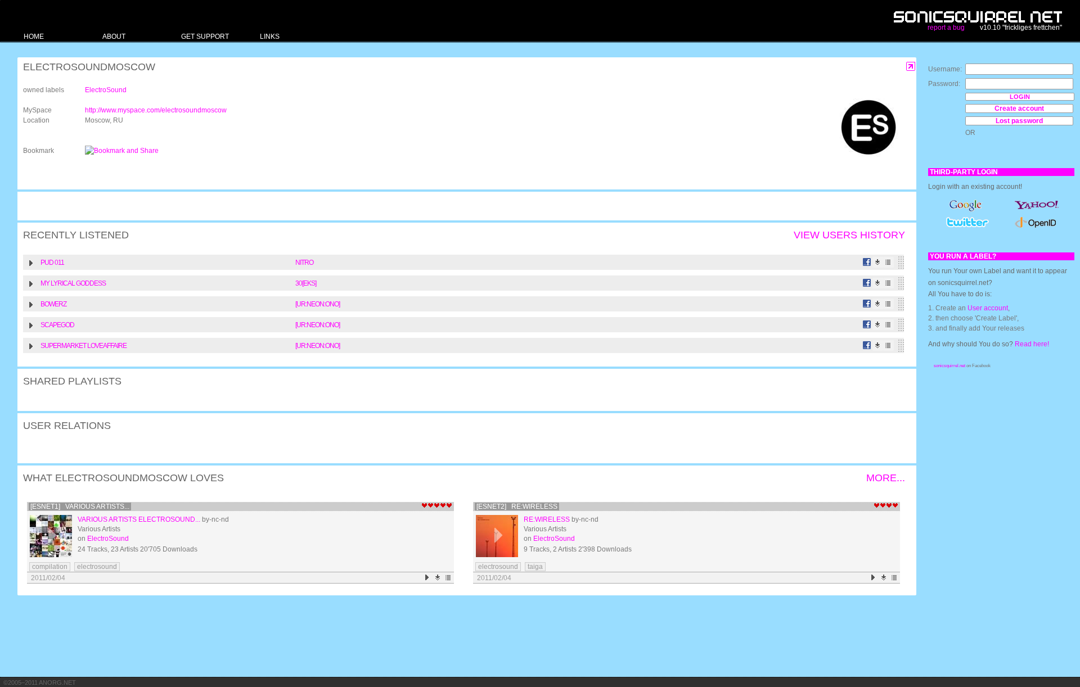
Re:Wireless (547, 519)
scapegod (57, 325)
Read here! (1032, 344)
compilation (50, 567)
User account (988, 308)
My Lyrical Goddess (73, 283)
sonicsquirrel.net (949, 365)
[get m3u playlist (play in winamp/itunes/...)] (888, 262)
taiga (535, 567)
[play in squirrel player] (51, 536)
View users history (849, 235)
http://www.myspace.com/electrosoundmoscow (156, 110)
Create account (1019, 108)
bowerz (53, 304)
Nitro (304, 262)
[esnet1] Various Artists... (79, 506)
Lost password (1019, 121)
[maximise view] (911, 66)
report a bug (946, 27)
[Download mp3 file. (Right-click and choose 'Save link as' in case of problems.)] (877, 262)
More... (885, 477)
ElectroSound (106, 90)
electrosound (97, 567)
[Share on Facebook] (867, 262)
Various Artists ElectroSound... (139, 519)
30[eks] (305, 283)
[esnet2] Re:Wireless (516, 506)
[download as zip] (438, 577)
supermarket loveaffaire (83, 346)
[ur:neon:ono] (317, 304)
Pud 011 (52, 262)
